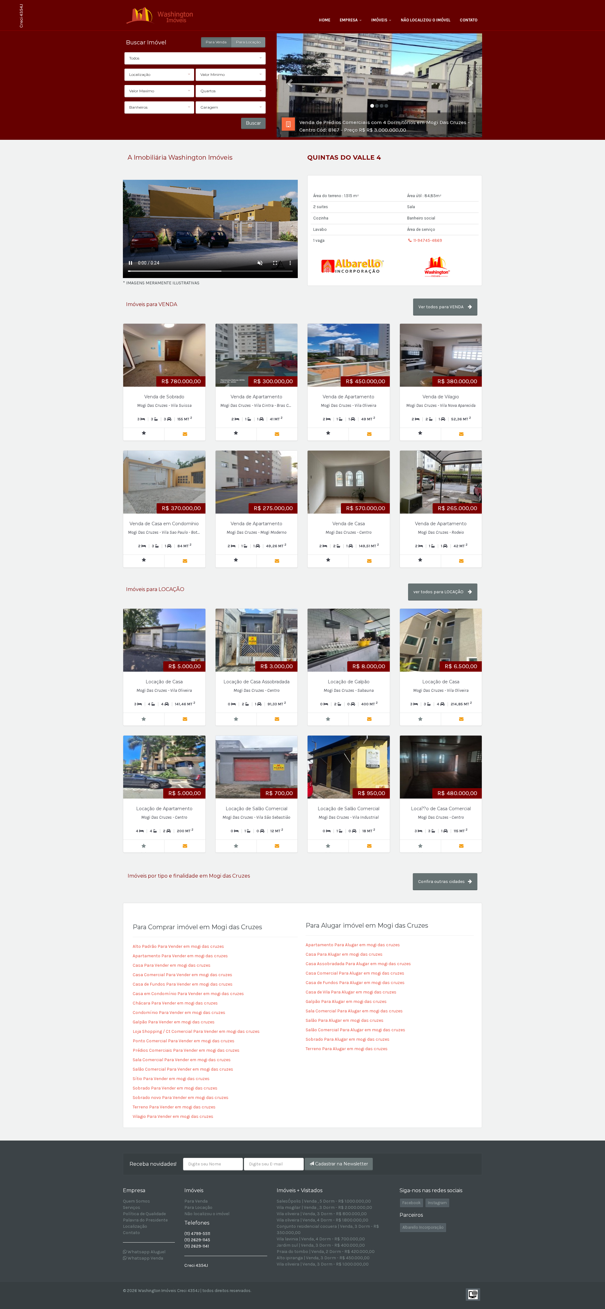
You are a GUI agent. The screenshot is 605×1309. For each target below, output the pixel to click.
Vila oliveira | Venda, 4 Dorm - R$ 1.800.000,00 (322, 1220)
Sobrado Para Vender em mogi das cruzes (175, 1088)
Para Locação (248, 42)
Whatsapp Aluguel (146, 1252)
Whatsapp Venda (145, 1258)
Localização (135, 1226)
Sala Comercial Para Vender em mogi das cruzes (182, 1059)
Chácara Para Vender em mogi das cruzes (175, 1003)
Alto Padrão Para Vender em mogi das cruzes (178, 946)
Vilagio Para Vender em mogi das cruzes (173, 1116)
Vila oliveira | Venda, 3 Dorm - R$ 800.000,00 (322, 1213)
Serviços (131, 1207)
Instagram (437, 1202)
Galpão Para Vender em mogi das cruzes (174, 1022)
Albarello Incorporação (423, 1227)
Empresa (349, 20)
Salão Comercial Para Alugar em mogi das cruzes (355, 1030)
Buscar (253, 123)
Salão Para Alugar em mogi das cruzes (344, 1020)
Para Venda (216, 42)
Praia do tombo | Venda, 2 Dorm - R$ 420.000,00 (326, 1251)
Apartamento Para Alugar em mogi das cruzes (353, 945)
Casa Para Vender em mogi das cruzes (171, 965)
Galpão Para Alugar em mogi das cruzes (346, 1001)
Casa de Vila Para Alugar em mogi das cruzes (351, 992)
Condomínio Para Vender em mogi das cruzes (179, 1012)
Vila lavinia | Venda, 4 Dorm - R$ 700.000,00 (321, 1239)
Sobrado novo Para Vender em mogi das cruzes (180, 1097)
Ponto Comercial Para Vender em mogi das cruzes (183, 1041)
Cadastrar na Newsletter (341, 1164)
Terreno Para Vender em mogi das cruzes (174, 1107)
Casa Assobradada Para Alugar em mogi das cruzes (358, 963)
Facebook (411, 1202)
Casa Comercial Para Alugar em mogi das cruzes (355, 973)
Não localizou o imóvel (425, 20)
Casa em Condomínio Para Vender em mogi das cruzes (188, 993)
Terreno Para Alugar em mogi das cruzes (347, 1048)
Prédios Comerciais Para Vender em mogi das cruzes (186, 1050)
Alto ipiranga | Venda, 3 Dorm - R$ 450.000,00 (323, 1258)
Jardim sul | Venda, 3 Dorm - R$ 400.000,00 (321, 1245)
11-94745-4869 (427, 240)
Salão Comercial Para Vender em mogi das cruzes (183, 1069)
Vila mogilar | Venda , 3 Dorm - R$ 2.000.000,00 (324, 1207)
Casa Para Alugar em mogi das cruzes (344, 954)
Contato (468, 20)
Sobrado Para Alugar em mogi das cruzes (347, 1039)
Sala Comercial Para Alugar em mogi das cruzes (354, 1011)
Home (324, 20)
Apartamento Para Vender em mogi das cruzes (180, 956)
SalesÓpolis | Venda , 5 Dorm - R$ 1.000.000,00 (324, 1201)
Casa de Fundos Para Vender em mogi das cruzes (183, 984)
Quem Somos (136, 1201)
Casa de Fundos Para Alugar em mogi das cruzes (355, 982)
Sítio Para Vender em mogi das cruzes (171, 1078)
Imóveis (379, 20)
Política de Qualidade (144, 1213)
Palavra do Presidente (145, 1220)
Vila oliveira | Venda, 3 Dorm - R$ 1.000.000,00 (323, 1264)
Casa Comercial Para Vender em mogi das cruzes (182, 974)
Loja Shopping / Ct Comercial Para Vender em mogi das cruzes (196, 1031)
